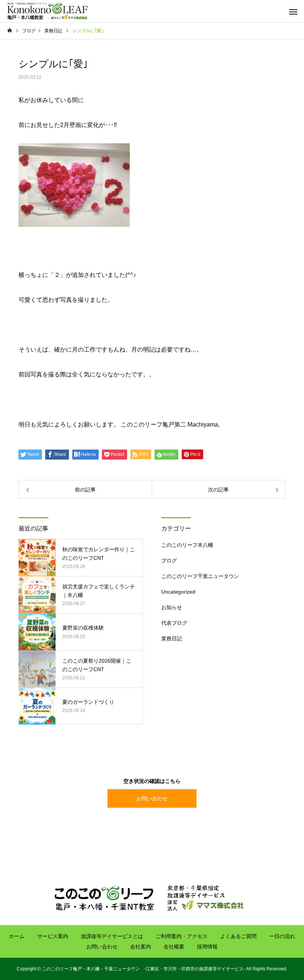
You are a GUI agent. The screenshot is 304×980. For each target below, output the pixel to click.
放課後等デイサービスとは (112, 936)
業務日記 (171, 638)
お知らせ (171, 607)
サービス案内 (52, 936)
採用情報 (207, 947)
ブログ (169, 561)
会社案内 (140, 947)
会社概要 (173, 947)
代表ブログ (174, 623)
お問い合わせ (152, 798)
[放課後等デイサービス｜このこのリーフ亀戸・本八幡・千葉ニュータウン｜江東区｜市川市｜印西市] (47, 11)
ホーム (16, 936)
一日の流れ (282, 936)
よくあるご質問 (238, 936)
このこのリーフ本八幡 (187, 545)
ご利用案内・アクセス (182, 936)
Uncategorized (178, 592)
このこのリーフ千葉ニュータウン (200, 576)
